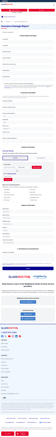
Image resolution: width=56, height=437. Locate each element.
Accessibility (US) (9, 422)
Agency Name (5, 215)
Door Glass (6, 192)
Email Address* (6, 70)
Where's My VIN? (12, 173)
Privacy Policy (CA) (45, 418)
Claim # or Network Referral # (9, 138)
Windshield (6, 189)
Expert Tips (4, 384)
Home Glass (4, 343)
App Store (29, 314)
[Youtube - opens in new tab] (9, 336)
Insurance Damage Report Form (10, 393)
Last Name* (5, 45)
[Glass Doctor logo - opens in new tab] (19, 277)
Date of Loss (5, 125)
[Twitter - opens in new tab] (6, 336)
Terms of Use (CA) (22, 418)
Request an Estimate (15, 10)
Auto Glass (4, 346)
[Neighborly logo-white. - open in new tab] (5, 1)
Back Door (32, 192)
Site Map (3, 390)
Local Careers (5, 368)
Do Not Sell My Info (31, 422)
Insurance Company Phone (8, 107)
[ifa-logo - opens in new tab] (4, 398)
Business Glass (5, 350)
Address (4, 227)
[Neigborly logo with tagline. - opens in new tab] (40, 277)
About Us (3, 362)
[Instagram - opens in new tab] (13, 336)
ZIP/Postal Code (6, 221)
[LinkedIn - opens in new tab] (16, 336)
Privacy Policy (7, 87)
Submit (28, 268)
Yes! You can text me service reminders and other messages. (18, 83)
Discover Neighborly (27, 302)
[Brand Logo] (28, 328)
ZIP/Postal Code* (6, 51)
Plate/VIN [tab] (15, 158)
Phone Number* (6, 76)
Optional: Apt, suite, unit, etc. (9, 64)
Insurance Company (7, 100)
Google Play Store (29, 318)
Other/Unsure (33, 200)
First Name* (5, 39)
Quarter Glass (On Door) (36, 194)
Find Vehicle (8, 179)
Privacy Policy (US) (33, 418)
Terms (47, 86)
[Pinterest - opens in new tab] (20, 336)
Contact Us (4, 365)
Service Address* (6, 57)
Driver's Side (7, 197)
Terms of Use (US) (10, 418)
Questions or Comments (8, 252)
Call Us (42, 10)
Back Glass (6, 200)
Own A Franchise (5, 372)
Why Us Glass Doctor (7, 359)
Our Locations (5, 387)
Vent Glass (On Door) (9, 194)
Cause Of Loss (6, 132)
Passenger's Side (34, 197)
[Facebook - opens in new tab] (2, 336)
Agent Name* (5, 208)
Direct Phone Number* (7, 240)
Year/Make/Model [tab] (40, 158)
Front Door (32, 189)
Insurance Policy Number (8, 113)
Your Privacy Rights (46, 422)
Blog (2, 380)
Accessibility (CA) (20, 422)
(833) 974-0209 (9, 332)
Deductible (5, 119)
